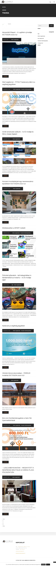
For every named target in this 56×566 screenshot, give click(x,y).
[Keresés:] (43, 25)
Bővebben (5, 76)
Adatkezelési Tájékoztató (20, 551)
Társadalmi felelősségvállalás (26, 89)
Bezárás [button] (48, 564)
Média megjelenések (14, 39)
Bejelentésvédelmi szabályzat (20, 553)
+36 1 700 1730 (22, 549)
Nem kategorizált (41, 38)
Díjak (12, 284)
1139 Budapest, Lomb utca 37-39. (24, 546)
